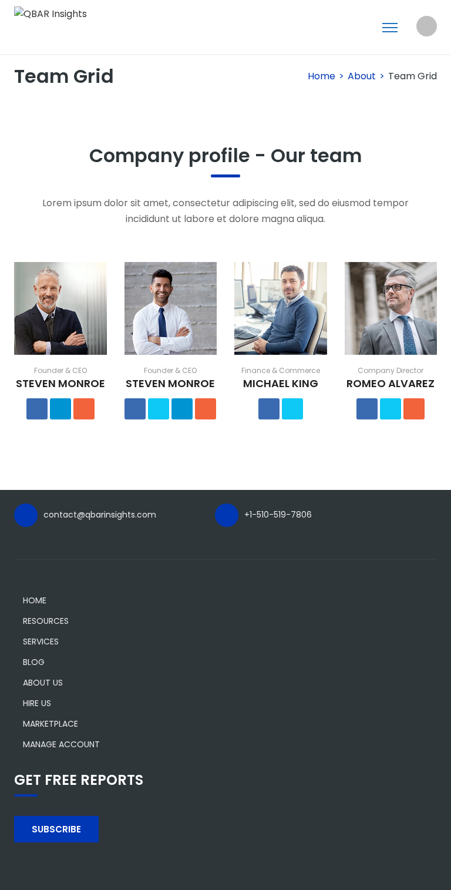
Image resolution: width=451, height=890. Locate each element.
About (362, 76)
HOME (34, 600)
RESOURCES (46, 621)
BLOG (34, 662)
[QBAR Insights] (50, 13)
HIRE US (37, 703)
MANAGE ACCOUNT (61, 744)
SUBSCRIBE (56, 829)
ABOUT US (43, 683)
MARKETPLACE (50, 724)
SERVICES (41, 641)
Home (321, 76)
